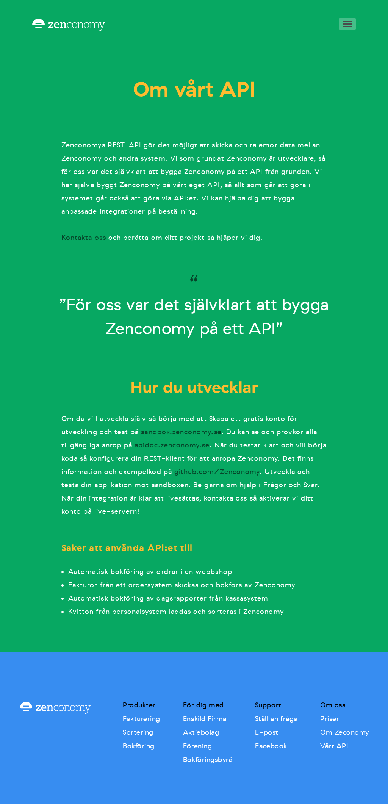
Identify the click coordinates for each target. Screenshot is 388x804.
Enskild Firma (205, 719)
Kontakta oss (83, 237)
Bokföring (139, 746)
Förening (197, 746)
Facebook (271, 746)
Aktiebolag (201, 732)
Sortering (138, 732)
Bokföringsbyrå (208, 760)
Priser (329, 719)
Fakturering (141, 719)
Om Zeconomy (344, 732)
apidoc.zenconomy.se (172, 445)
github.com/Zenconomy (217, 472)
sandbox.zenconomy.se (181, 432)
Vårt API (334, 746)
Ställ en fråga (276, 719)
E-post (266, 732)
